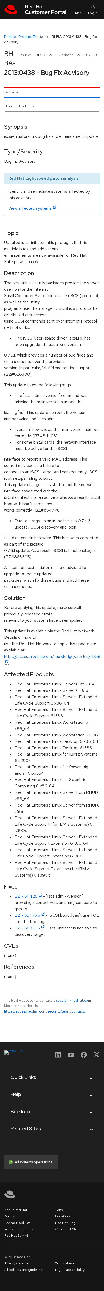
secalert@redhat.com (73, 1000)
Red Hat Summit (16, 1235)
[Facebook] (84, 1056)
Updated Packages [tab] (19, 106)
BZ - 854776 (27, 915)
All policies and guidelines (23, 1270)
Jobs (59, 1210)
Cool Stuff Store (67, 1229)
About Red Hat (15, 1210)
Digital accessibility (70, 1270)
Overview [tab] (11, 92)
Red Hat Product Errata (23, 36)
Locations (62, 1216)
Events (9, 1216)
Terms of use (64, 1263)
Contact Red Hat (17, 1223)
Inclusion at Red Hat (19, 1229)
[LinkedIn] (58, 1056)
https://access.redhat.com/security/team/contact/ (45, 1011)
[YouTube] (71, 1056)
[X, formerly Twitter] (96, 1056)
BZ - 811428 (26, 896)
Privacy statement (18, 1263)
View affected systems (30, 208)
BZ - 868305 (27, 928)
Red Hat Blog (65, 1223)
